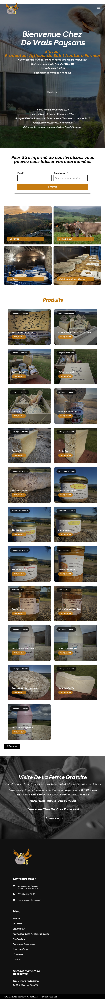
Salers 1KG (16, 451)
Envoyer (52, 187)
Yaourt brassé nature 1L (68, 648)
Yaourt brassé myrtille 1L (23, 727)
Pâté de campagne (67, 490)
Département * (61, 173)
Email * (20, 173)
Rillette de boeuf (19, 569)
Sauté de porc (18, 609)
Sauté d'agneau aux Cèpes (70, 609)
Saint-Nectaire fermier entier (25, 688)
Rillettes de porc (19, 530)
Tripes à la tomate (66, 569)
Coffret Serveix (18, 372)
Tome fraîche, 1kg (66, 688)
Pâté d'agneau (64, 530)
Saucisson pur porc (20, 490)
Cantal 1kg (63, 451)
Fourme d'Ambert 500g (68, 411)
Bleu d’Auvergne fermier (22, 332)
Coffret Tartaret (19, 411)
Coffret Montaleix (66, 372)
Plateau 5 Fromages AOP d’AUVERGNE (75, 332)
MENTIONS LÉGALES (48, 997)
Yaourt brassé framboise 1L (24, 648)
